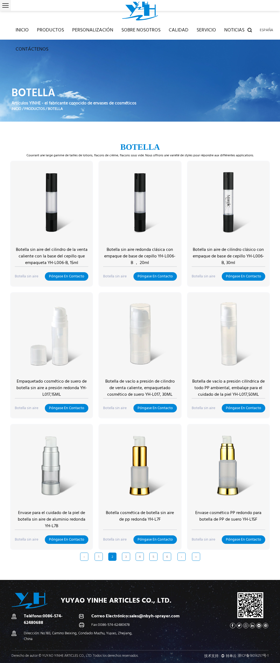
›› (196, 557)
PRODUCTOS (50, 30)
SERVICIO (206, 30)
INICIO (22, 30)
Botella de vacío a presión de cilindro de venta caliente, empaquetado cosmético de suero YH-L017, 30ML (140, 387)
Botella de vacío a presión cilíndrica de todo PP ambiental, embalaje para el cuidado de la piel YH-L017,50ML (228, 387)
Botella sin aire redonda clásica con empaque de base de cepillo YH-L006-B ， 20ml (140, 256)
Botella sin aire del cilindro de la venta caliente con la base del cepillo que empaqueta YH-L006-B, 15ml (52, 256)
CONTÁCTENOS (32, 49)
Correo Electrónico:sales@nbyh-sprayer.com (135, 616)
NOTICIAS (234, 30)
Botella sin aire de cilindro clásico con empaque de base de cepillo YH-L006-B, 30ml (228, 256)
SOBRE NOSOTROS (141, 30)
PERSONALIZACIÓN (92, 30)
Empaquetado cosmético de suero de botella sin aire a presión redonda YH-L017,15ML (51, 387)
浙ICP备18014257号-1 (253, 655)
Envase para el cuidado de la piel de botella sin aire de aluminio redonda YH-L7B (51, 519)
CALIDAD (178, 30)
